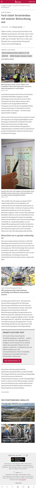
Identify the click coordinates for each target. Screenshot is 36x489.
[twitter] (7, 487)
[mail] (23, 487)
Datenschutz (27, 463)
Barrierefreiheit (7, 465)
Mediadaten (5, 467)
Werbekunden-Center (15, 467)
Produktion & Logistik (6, 5)
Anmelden (32, 1)
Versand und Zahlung (27, 467)
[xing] (12, 487)
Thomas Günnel (17, 27)
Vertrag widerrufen (27, 465)
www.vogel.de (22, 479)
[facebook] (2, 487)
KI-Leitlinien (15, 468)
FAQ (21, 468)
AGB (22, 463)
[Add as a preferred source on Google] (18, 459)
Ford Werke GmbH (7, 59)
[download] (29, 487)
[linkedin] (18, 487)
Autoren (25, 468)
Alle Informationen (11, 361)
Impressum (7, 463)
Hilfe (10, 468)
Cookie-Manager (15, 463)
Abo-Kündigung (17, 465)
